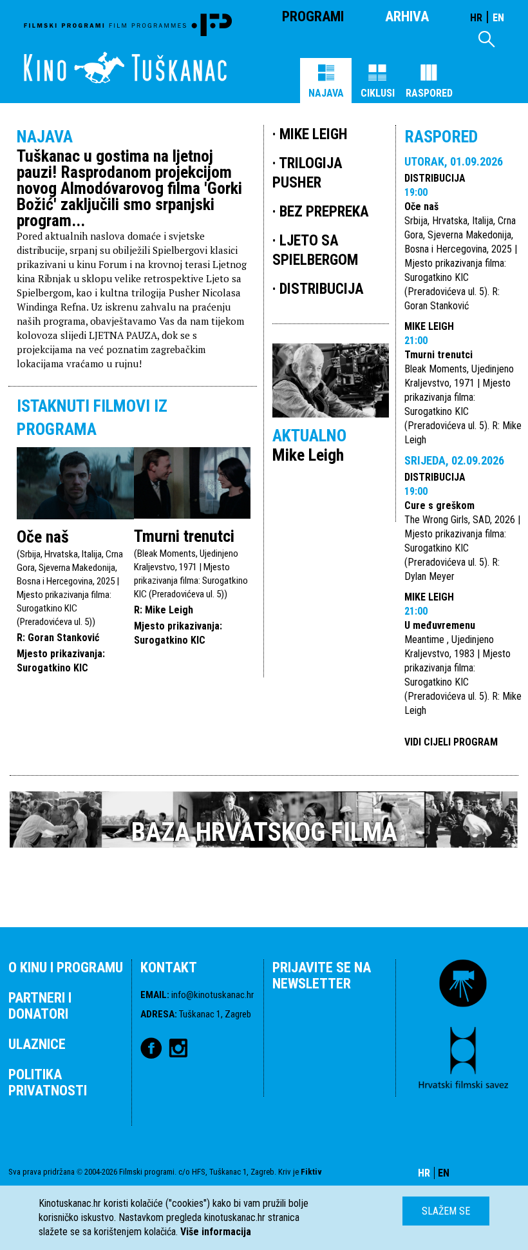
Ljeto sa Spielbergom (315, 250)
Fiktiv (311, 1172)
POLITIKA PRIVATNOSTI (47, 1082)
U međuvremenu (439, 625)
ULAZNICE (37, 1044)
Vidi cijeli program (451, 742)
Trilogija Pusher (307, 173)
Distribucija (435, 178)
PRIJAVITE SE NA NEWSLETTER (321, 975)
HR (476, 18)
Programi (313, 16)
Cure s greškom (439, 505)
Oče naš (43, 536)
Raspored (429, 93)
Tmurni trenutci (184, 536)
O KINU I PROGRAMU (65, 967)
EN (498, 18)
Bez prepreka (324, 211)
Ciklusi (378, 93)
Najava (326, 93)
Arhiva (407, 16)
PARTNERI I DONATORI (39, 1006)
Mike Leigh (429, 326)
